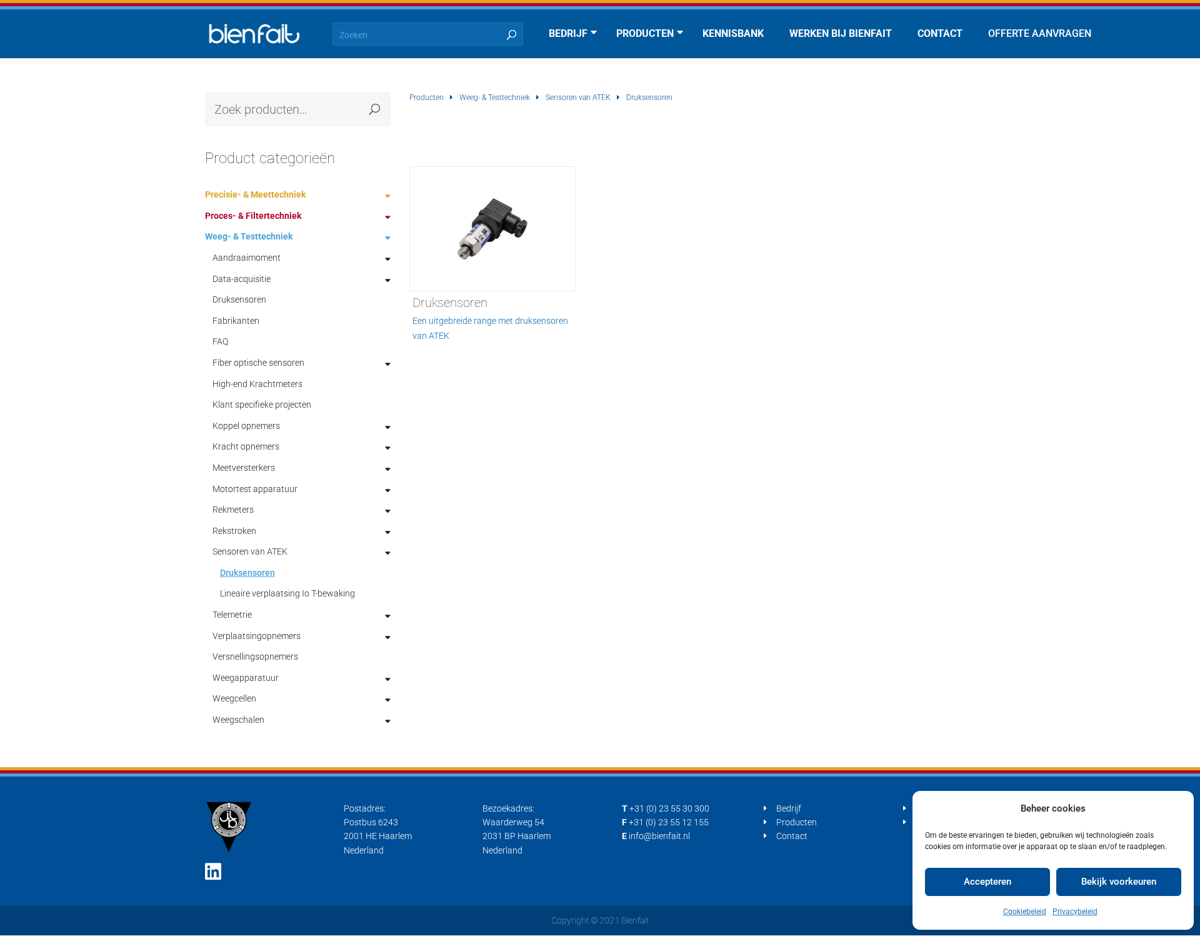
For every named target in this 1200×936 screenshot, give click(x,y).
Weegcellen (234, 698)
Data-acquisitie (241, 279)
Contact (792, 836)
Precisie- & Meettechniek (255, 194)
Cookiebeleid (1024, 911)
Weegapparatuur (245, 678)
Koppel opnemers (246, 426)
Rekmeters (233, 510)
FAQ (220, 341)
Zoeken (375, 109)
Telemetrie (232, 615)
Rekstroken (234, 531)
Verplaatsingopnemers (256, 636)
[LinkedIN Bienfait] (213, 872)
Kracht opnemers (245, 446)
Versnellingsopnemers (255, 657)
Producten (426, 97)
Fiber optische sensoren (258, 363)
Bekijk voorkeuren (1118, 881)
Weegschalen (238, 720)
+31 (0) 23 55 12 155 (669, 822)
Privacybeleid (1075, 911)
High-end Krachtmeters (257, 384)
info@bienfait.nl (659, 836)
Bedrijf (788, 808)
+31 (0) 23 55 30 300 (669, 808)
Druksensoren (239, 299)
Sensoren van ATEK (578, 97)
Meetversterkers (243, 468)
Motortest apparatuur (255, 489)
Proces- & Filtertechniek (253, 216)
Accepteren (987, 881)
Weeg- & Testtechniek (494, 97)
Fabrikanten (235, 321)
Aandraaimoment (246, 258)
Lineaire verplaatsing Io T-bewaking (287, 593)
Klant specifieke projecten (261, 405)
